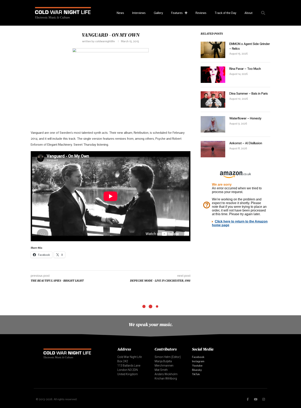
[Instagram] (263, 399)
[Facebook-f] (247, 399)
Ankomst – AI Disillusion (245, 143)
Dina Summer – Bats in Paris (248, 93)
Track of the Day (225, 13)
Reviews (201, 13)
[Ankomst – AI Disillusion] (213, 149)
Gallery (158, 13)
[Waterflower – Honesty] (213, 124)
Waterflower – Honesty (245, 118)
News (120, 13)
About (248, 13)
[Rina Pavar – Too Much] (213, 74)
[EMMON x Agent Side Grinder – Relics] (213, 50)
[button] (263, 13)
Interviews (139, 13)
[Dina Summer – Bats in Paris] (213, 99)
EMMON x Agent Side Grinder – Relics (249, 46)
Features (177, 13)
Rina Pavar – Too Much (245, 69)
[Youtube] (255, 399)
